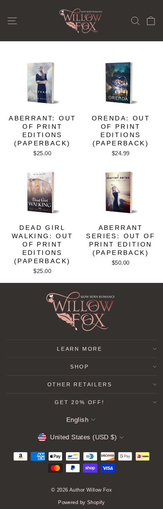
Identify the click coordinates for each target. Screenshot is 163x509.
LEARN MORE (79, 349)
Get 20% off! (80, 402)
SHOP (79, 367)
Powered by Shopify (81, 502)
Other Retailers (79, 384)
